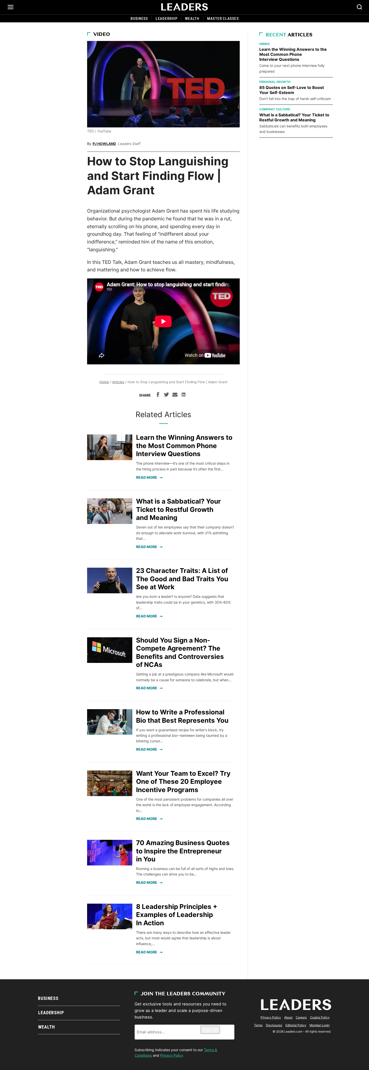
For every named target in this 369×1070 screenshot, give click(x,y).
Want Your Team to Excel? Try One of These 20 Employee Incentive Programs (183, 781)
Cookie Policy (320, 1017)
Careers (301, 1017)
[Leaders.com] (184, 7)
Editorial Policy (295, 1025)
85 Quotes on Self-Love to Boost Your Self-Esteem (291, 90)
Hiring (264, 43)
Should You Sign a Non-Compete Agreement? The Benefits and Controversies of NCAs (180, 652)
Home (104, 382)
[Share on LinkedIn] (183, 395)
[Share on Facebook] (158, 395)
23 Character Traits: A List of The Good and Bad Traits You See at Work (182, 579)
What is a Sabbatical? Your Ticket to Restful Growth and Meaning (178, 509)
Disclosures (274, 1025)
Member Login (320, 1025)
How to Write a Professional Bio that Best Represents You (182, 716)
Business (139, 18)
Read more (146, 477)
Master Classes (223, 18)
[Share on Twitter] (166, 395)
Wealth (192, 18)
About (288, 1017)
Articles (118, 382)
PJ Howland (104, 143)
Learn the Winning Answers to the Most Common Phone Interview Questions (184, 445)
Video (101, 34)
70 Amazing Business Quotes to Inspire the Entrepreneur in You (183, 851)
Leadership (166, 18)
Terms (258, 1025)
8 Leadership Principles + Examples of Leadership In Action (176, 915)
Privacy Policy (171, 1055)
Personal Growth (274, 81)
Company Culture (274, 109)
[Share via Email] (175, 395)
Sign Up (210, 1029)
